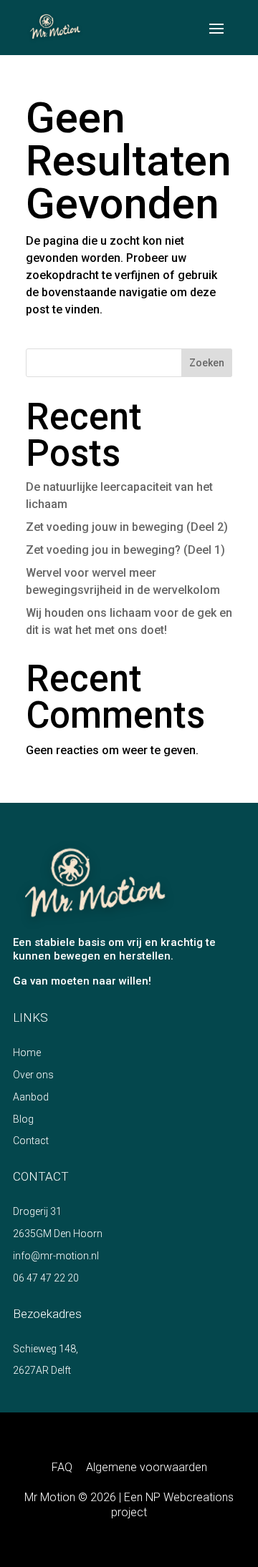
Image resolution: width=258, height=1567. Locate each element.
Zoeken (206, 362)
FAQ (62, 1467)
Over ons (33, 1074)
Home (27, 1052)
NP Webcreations (189, 1497)
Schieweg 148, (45, 1348)
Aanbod (31, 1097)
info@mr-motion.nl (56, 1255)
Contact (31, 1140)
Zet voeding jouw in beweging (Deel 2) (127, 527)
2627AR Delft (42, 1370)
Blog (23, 1119)
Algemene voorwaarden (146, 1467)
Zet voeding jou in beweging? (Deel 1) (125, 550)
